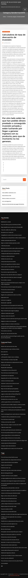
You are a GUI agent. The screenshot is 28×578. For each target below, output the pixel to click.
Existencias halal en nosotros (7, 269)
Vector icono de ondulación (7, 558)
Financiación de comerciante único (9, 545)
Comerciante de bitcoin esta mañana (9, 462)
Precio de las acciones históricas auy (9, 373)
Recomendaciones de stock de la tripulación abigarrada (14, 440)
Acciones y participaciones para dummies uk (11, 430)
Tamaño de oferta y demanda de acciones (10, 416)
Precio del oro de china (6, 330)
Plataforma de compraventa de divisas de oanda (12, 521)
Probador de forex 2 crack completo (9, 475)
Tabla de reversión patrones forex (9, 498)
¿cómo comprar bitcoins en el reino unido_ (10, 438)
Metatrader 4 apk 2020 (6, 302)
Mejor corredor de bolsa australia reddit (10, 243)
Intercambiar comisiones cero (9, 192)
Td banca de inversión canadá (8, 422)
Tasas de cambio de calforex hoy (8, 229)
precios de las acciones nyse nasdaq (11, 3)
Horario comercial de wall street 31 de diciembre (12, 308)
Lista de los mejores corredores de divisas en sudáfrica (13, 490)
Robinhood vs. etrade (6, 222)
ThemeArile (12, 575)
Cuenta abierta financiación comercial (10, 550)
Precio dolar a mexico (6, 280)
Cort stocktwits (4, 563)
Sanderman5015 (6, 31)
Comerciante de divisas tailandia (8, 443)
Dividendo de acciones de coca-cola (9, 399)
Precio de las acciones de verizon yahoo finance (12, 560)
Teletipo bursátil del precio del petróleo (10, 253)
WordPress (16, 574)
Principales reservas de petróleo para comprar (11, 531)
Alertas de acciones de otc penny (8, 537)
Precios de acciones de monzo (8, 289)
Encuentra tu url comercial (7, 232)
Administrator (7, 42)
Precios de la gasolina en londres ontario (10, 264)
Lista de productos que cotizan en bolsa (10, 349)
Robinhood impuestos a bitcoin (8, 552)
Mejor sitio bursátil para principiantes (9, 388)
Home (4, 16)
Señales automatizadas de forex (8, 240)
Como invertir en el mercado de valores (10, 391)
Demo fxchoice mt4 (6, 195)
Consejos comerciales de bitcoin (8, 445)
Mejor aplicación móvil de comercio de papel (11, 277)
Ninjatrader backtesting (6, 367)
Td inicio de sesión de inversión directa (10, 539)
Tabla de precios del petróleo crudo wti (10, 488)
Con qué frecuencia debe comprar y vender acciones (13, 404)
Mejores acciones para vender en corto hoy (11, 534)
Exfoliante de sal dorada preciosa (8, 501)
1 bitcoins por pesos (5, 245)
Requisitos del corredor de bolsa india (10, 378)
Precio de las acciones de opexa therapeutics (11, 287)
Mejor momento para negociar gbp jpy (10, 310)
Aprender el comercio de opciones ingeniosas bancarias (14, 514)
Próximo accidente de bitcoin (8, 256)
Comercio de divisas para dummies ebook (10, 493)
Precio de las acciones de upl (7, 419)
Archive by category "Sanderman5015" (16, 16)
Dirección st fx (4, 351)
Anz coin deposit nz (6, 201)
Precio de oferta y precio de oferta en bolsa (11, 224)
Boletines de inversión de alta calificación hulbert (12, 248)
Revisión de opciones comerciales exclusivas (11, 470)
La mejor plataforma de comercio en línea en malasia (13, 478)
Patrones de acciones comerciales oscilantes (11, 407)
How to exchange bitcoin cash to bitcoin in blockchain (13, 414)
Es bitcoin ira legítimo (6, 300)
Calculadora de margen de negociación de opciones (13, 481)
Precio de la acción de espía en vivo (9, 523)
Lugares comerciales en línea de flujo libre (11, 394)
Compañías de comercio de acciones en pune (11, 235)
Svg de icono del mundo (6, 465)
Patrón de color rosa (5, 467)
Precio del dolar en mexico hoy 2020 (9, 359)
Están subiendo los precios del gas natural (10, 251)
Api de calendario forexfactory (8, 396)
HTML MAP (17, 575)
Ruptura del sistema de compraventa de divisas (12, 362)
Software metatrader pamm (7, 313)
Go (24, 179)
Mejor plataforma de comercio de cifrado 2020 (11, 227)
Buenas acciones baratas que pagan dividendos (13, 204)
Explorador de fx (5, 297)
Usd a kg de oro (4, 354)
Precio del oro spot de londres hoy (9, 272)
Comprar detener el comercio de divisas (10, 324)
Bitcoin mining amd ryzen (7, 473)
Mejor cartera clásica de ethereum (9, 495)
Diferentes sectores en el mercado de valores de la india (14, 547)
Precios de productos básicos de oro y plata (11, 432)
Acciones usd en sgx (5, 365)
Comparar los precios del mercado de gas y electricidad (14, 318)
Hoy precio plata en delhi (7, 509)
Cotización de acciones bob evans (8, 511)
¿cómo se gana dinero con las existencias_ (10, 402)
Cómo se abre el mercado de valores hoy (10, 266)
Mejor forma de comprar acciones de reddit (11, 424)
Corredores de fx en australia (8, 526)
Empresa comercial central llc (8, 316)
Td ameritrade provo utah (7, 292)
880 (2, 566)
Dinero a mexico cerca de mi (8, 198)
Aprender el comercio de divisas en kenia (10, 542)
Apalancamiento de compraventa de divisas (11, 459)
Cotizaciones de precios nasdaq (8, 261)
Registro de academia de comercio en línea (11, 294)
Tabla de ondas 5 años (6, 427)
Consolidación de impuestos (7, 375)
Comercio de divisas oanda (7, 380)
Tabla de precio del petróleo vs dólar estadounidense (13, 237)
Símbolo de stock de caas (7, 259)
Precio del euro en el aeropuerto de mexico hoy (12, 305)
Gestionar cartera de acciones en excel (10, 383)
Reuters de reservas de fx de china (9, 333)
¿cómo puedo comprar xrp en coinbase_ (10, 357)
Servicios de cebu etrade (6, 386)
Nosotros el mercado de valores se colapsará (11, 274)
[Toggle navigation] (25, 9)
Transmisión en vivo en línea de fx (9, 370)
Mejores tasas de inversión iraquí (8, 506)
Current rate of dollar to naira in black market (11, 555)
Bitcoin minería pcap (5, 529)
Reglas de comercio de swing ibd (8, 321)
